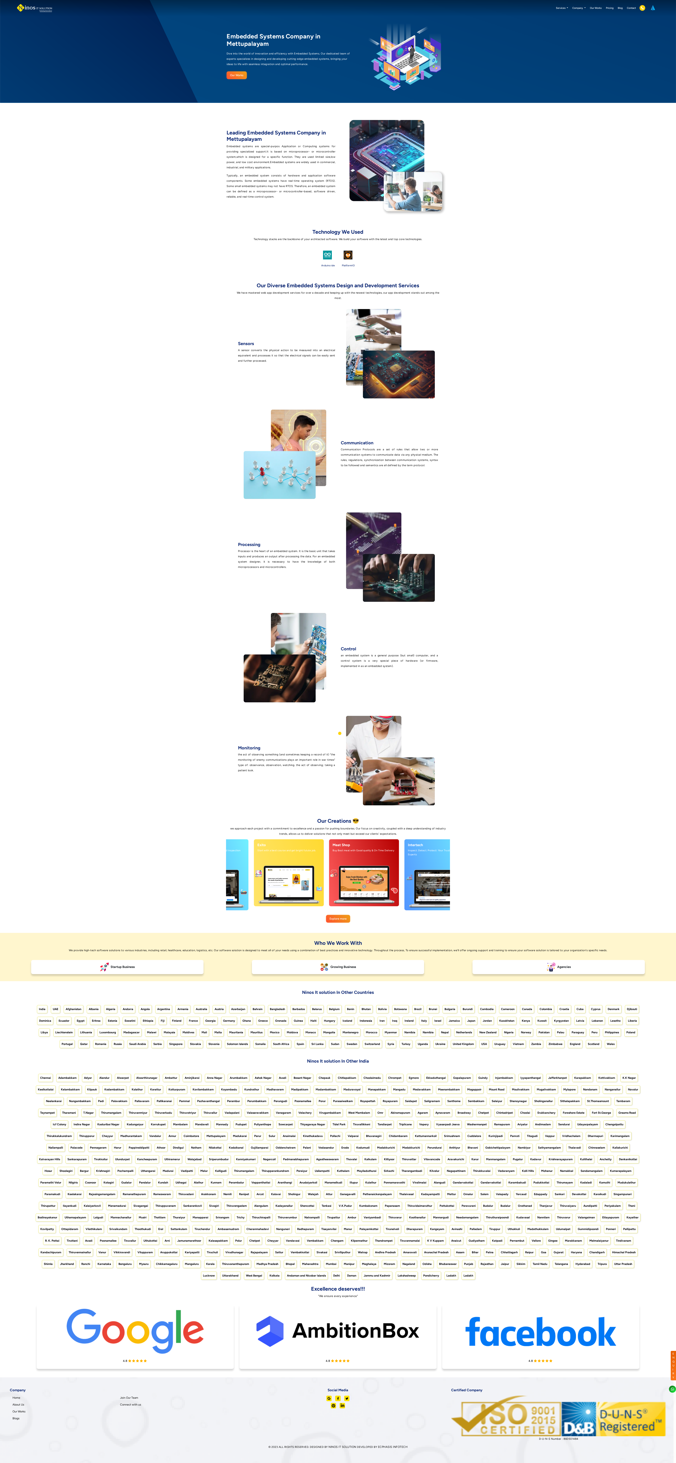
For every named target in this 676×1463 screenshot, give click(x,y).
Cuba (580, 1009)
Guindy (483, 1077)
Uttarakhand (230, 1275)
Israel (437, 1020)
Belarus (317, 1009)
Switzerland (372, 1044)
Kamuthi (604, 1182)
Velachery (305, 1112)
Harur (117, 1147)
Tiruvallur (130, 1240)
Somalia (260, 1044)
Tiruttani (72, 1240)
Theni (631, 1205)
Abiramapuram (400, 1112)
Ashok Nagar (263, 1077)
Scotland (593, 1044)
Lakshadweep (407, 1275)
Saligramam (432, 1101)
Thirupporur (87, 1136)
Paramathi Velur (50, 1182)
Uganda (423, 1044)
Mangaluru (192, 1264)
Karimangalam (620, 1136)
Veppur (550, 1136)
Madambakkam (326, 1089)
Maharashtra (310, 1264)
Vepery (424, 1124)
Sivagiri (214, 1205)
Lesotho (615, 1020)
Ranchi (85, 1264)
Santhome (454, 1101)
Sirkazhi (389, 1171)
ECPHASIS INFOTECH (393, 1447)
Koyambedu (229, 1089)
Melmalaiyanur (599, 1240)
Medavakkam (422, 1089)
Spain (300, 1044)
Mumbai (331, 1264)
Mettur (451, 1194)
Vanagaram (283, 1112)
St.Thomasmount (598, 1101)
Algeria (110, 1009)
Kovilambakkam (203, 1089)
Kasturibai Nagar (108, 1124)
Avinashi (457, 1229)
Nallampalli (55, 1147)
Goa (543, 1252)
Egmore (414, 1077)
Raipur (529, 1252)
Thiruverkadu (163, 1112)
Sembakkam (476, 1101)
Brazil (417, 1009)
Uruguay (499, 1044)
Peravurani (469, 1205)
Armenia (182, 1009)
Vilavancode (432, 1159)
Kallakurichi (620, 1147)
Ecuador (64, 1020)
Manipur (349, 1264)
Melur (204, 1171)
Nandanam (590, 1089)
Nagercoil (269, 1159)
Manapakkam (377, 1089)
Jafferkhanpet (557, 1077)
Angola (145, 1009)
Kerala (210, 1264)
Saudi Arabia (137, 1044)
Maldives (188, 1032)
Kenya (526, 1020)
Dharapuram (414, 1229)
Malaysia (169, 1032)
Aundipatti (590, 1205)
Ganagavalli (347, 1194)
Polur (238, 1240)
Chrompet (394, 1077)
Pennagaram (98, 1147)
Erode (345, 1147)
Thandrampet (384, 1240)
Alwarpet (123, 1077)
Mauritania (236, 1032)
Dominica (45, 1020)
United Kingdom (463, 1044)
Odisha (427, 1264)
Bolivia (382, 1009)
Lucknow (209, 1275)
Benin (350, 1009)
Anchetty (606, 1159)
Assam (460, 1252)
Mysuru (144, 1264)
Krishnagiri (103, 1171)
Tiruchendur (202, 1229)
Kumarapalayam (620, 1171)
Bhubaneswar (448, 1264)
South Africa (281, 1044)
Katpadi (497, 1240)
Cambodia (487, 1009)
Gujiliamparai (259, 1147)
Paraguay (578, 1032)
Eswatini (130, 1020)
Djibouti (632, 1009)
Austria (219, 1009)
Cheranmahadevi (257, 1229)
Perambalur (236, 1182)
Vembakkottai (300, 1252)
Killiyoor (389, 1159)
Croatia (564, 1009)
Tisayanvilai (328, 1229)
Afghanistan (73, 1009)
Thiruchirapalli (261, 1217)
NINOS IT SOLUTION (342, 1447)
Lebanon (597, 1020)
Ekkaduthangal (436, 1077)
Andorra (128, 1009)
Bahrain (257, 1009)
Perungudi (280, 1101)
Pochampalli (125, 1171)
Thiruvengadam (236, 1205)
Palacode (76, 1147)
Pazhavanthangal (208, 1101)
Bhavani (473, 1147)
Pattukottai (447, 1205)
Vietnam (518, 1044)
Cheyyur (107, 1136)
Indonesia (366, 1020)
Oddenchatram (286, 1147)
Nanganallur (613, 1089)
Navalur (633, 1089)
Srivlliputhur (342, 1252)
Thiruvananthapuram (235, 1264)
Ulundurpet (122, 1159)
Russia (118, 1044)
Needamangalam (467, 1217)
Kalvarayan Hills (49, 1159)
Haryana (576, 1252)
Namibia (409, 1032)
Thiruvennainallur (80, 1252)
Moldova (292, 1032)
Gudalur (126, 1182)
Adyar (88, 1077)
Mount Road (497, 1089)
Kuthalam (343, 1171)
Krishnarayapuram (561, 1159)
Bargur (84, 1171)
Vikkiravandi (122, 1252)
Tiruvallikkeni (361, 1124)
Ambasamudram (228, 1229)
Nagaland (408, 1264)
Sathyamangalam (549, 1147)
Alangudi (439, 1182)
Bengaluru (125, 1264)
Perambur (233, 1101)
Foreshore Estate (573, 1112)
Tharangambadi (412, 1171)
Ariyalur (522, 1124)
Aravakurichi (455, 1159)
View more (259, 899)
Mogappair (474, 1089)
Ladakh (451, 1275)
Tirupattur (333, 1217)
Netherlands (464, 1032)
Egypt (80, 1020)
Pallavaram (142, 1101)
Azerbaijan (238, 1009)
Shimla (48, 1264)
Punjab (468, 1264)
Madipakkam (299, 1089)
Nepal (445, 1032)
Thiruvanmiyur (138, 1112)
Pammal (184, 1101)
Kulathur (370, 1182)
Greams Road (627, 1112)
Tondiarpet (385, 1124)
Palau (560, 1032)
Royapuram (390, 1101)
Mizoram (389, 1264)
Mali (204, 1032)
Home (16, 1397)
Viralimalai (419, 1182)
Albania (94, 1009)
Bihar (475, 1252)
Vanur (102, 1252)
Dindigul (178, 1147)
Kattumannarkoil (426, 1136)
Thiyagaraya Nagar (312, 1124)
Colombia (546, 1009)
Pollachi (335, 1136)
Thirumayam (565, 1182)
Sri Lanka (317, 1044)
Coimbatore (191, 1136)
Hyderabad (582, 1264)
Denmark (613, 1009)
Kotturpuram (176, 1089)
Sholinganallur (543, 1101)
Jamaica (454, 1020)
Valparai (353, 1136)
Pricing (610, 8)
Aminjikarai (192, 1077)
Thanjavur (545, 1205)
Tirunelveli (392, 1229)
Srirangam (222, 1217)
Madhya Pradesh (267, 1264)
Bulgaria (450, 1009)
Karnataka (104, 1264)
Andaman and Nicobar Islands (306, 1275)
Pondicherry (431, 1275)
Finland (176, 1020)
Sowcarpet (285, 1124)
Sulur (272, 1136)
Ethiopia (148, 1020)
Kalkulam (370, 1159)
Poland (630, 1032)
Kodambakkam (114, 1089)
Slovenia (214, 1044)
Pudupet (241, 1124)
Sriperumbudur (219, 1159)
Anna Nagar (214, 1077)
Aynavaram (442, 1112)
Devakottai (579, 1194)
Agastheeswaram (327, 1159)
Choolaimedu (372, 1077)
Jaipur (505, 1264)
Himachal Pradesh (624, 1252)
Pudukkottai (541, 1182)
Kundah (163, 1182)
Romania (100, 1044)
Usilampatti (322, 1171)
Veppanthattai (260, 1182)
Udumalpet (563, 1229)
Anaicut (456, 1240)
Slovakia (195, 1044)
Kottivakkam (606, 1077)
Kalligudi (221, 1171)
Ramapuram (502, 1124)
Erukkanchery (546, 1112)
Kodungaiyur (135, 1124)
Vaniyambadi (372, 1217)
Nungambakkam (80, 1101)
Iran (382, 1020)
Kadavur (535, 1159)
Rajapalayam (259, 1252)
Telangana (561, 1264)
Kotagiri (109, 1182)
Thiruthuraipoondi (497, 1217)
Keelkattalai (46, 1089)
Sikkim (521, 1264)
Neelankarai (54, 1101)
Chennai (45, 1077)
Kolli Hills (528, 1171)
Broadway (464, 1112)
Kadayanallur (284, 1205)
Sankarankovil (192, 1205)
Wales (611, 1044)
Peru (594, 1032)
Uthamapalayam (75, 1217)
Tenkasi (326, 1205)
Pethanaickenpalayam (377, 1194)
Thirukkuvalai (481, 1171)
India (42, 1009)
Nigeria (509, 1032)
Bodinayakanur (47, 1217)
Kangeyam (437, 1229)
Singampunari (623, 1194)
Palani (307, 1147)
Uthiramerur (172, 1159)
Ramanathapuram (134, 1194)
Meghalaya (369, 1264)
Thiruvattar (409, 1159)
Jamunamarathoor (189, 1240)
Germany (229, 1020)
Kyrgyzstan (561, 1020)
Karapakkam (582, 1077)
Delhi (336, 1275)
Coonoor (90, 1182)
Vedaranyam (506, 1171)
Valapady (502, 1194)
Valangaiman (586, 1217)
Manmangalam (495, 1159)
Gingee (553, 1240)
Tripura (602, 1264)
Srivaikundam (118, 1229)
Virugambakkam (330, 1112)
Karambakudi (517, 1182)
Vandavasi (292, 1240)
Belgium (334, 1009)
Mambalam (180, 1124)
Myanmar (391, 1032)
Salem (484, 1194)
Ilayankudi (69, 1205)
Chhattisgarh (509, 1252)
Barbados (298, 1009)
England (575, 1044)
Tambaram (623, 1101)
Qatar (84, 1044)
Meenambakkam (449, 1089)
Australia (201, 1009)
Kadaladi (586, 1182)
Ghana (246, 1020)
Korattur (155, 1089)
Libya (44, 1032)
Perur (257, 1136)
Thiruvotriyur (187, 1112)
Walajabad (194, 1159)
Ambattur (171, 1077)
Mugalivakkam (546, 1089)
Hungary (329, 1020)
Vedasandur (326, 1147)
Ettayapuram (610, 1217)
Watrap (363, 1252)
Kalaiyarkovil (92, 1205)
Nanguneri (283, 1229)
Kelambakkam (70, 1089)
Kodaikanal (236, 1147)
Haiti (313, 1020)
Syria (390, 1044)
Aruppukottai (168, 1252)
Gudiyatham (477, 1240)
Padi (101, 1101)
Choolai (525, 1112)
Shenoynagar (518, 1101)
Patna (489, 1252)
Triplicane (405, 1124)
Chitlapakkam (347, 1077)
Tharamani (69, 1112)
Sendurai (564, 1124)
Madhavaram (275, 1089)
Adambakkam (67, 1077)
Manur (348, 1229)
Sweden (352, 1044)
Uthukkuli (514, 1229)
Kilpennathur (359, 1240)
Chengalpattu (614, 1124)
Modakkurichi (386, 1147)
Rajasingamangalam (102, 1194)
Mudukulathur (627, 1182)
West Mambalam (359, 1112)
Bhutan (366, 1009)
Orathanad (525, 1205)
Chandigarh (597, 1252)
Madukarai (240, 1136)
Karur (475, 1159)
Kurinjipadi (496, 1136)
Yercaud (521, 1194)
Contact (631, 8)
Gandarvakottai (463, 1182)
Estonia (112, 1020)
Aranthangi (285, 1182)
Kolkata (275, 1275)
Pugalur (518, 1159)
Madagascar (131, 1032)
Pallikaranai (164, 1101)
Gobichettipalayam (497, 1147)
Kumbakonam (368, 1205)
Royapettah (367, 1101)
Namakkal (566, 1171)
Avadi (282, 1077)
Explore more (338, 918)
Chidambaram (398, 1136)
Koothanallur (417, 1217)
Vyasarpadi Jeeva (448, 1124)
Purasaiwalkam (343, 1101)
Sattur (279, 1252)
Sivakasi (322, 1252)
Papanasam (392, 1205)
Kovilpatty (47, 1229)
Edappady (540, 1194)
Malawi (151, 1032)
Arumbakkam (238, 1077)
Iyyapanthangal (530, 1077)
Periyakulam (613, 1205)
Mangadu (399, 1089)
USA (484, 1044)
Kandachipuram (50, 1252)
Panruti (514, 1136)
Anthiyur (454, 1147)
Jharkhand (67, 1264)
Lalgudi (98, 1217)
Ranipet (244, 1194)
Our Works (596, 8)
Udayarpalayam (587, 1124)
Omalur (468, 1194)
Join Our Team (129, 1397)
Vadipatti (187, 1171)
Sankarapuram (77, 1159)
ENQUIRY (673, 1365)
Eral (160, 1229)
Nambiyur (524, 1147)
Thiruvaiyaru (568, 1205)
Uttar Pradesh (623, 1264)
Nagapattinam (456, 1171)
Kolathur (137, 1089)
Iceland (347, 1020)
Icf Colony (59, 1124)
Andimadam (543, 1124)
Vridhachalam (571, 1136)
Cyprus (595, 1009)
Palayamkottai (368, 1229)
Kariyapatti (192, 1252)
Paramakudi (52, 1194)
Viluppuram (145, 1252)
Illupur (354, 1182)
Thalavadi (574, 1147)
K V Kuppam (435, 1240)
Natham (196, 1147)
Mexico (274, 1032)
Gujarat (559, 1252)
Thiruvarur (395, 1217)
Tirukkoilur (101, 1159)
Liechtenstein (64, 1032)
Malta (218, 1032)
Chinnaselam (596, 1147)
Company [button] (578, 8)
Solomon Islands (237, 1044)
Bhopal (290, 1264)
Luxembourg (107, 1032)
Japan (471, 1020)
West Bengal (254, 1275)
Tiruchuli (212, 1252)
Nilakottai (215, 1147)
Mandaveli (202, 1124)
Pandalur (145, 1182)
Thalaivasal (406, 1194)
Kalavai (276, 1194)
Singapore (176, 1044)
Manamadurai (117, 1205)
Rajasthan (487, 1264)
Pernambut (517, 1240)
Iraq (394, 1020)
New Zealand (488, 1032)
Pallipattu (629, 1229)
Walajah (313, 1194)
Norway (526, 1032)
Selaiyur (497, 1101)
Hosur (48, 1171)
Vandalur (155, 1136)
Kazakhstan (506, 1020)
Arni (167, 1240)
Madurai (168, 1171)
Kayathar (633, 1217)
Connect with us (130, 1404)
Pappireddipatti (139, 1147)
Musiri (142, 1217)
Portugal (67, 1044)
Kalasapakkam (218, 1240)
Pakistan (544, 1032)
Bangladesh (277, 1009)
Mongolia (329, 1032)
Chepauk (324, 1077)
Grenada (280, 1020)
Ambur (352, 1217)
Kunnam (216, 1182)
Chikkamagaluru (166, 1264)
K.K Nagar (629, 1077)
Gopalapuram (462, 1077)
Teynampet (47, 1112)
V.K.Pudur (345, 1205)
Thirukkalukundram (59, 1136)
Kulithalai (586, 1159)
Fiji (163, 1020)
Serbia (157, 1044)
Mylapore (569, 1089)
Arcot (260, 1194)
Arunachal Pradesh (436, 1252)
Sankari (560, 1194)
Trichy (241, 1217)
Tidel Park (339, 1124)
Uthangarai (148, 1171)
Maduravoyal (352, 1089)
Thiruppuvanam (165, 1205)
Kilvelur (434, 1171)
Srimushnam (452, 1136)
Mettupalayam (216, 1136)
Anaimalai (289, 1136)
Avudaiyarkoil (308, 1182)
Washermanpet (477, 1124)
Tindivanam (623, 1240)
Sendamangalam (592, 1171)
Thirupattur (48, 1205)
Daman (351, 1275)
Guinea (298, 1020)
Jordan (487, 1020)
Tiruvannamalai (410, 1240)
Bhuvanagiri (373, 1136)
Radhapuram (305, 1229)
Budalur (488, 1205)
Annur (172, 1136)
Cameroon (508, 1009)
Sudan (335, 1044)
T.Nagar (88, 1112)
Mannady (222, 1124)
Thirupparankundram (275, 1171)
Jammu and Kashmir (377, 1275)
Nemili (227, 1194)
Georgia (210, 1020)
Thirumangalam (111, 1112)
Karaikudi (600, 1194)
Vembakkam (315, 1240)
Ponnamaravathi (394, 1182)
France (193, 1020)
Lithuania (86, 1032)
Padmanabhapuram (296, 1159)
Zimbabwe (555, 1044)
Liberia (632, 1020)
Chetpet (483, 1112)
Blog (620, 8)
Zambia (536, 1044)
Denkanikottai (628, 1159)
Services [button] (561, 8)
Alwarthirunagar (146, 1077)
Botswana (400, 1009)
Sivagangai (140, 1205)
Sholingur (294, 1194)
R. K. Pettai (52, 1240)
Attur (329, 1194)
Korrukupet (158, 1124)
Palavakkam (119, 1101)
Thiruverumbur (287, 1217)
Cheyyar (272, 1240)
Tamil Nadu (540, 1264)
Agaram (423, 1112)
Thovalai (351, 1159)
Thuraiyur (179, 1217)
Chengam (337, 1240)
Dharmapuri (595, 1136)
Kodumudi (363, 1147)
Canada (527, 1009)
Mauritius (256, 1032)
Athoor (161, 1147)
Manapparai (200, 1217)
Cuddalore (474, 1136)
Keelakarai (75, 1194)
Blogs (15, 1418)
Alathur (198, 1182)
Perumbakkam (256, 1101)
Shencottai (307, 1205)
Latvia (580, 1020)
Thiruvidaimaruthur (419, 1205)
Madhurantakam (131, 1136)
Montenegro (350, 1032)
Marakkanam (573, 1240)
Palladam (476, 1229)
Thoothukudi (143, 1229)
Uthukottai (150, 1240)
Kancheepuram (147, 1159)
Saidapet (411, 1101)
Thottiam (159, 1217)
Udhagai (181, 1182)
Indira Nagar (82, 1124)
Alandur (104, 1077)
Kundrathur (251, 1089)
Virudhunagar (234, 1252)
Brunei (433, 1009)
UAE (55, 1009)
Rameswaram (162, 1194)
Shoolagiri (66, 1171)
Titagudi (532, 1136)
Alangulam (261, 1205)
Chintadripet (504, 1112)
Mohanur (547, 1171)
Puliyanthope (262, 1124)
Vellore (536, 1240)
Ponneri (611, 1229)
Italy (424, 1020)
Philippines (612, 1032)
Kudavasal (523, 1217)
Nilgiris (73, 1182)
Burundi (468, 1009)
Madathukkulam (538, 1229)
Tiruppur (494, 1229)
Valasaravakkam (257, 1112)
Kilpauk (92, 1089)
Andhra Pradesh (385, 1252)
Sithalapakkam (570, 1101)
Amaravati (410, 1252)
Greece (263, 1020)
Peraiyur (301, 1171)
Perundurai (434, 1147)
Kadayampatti (430, 1194)
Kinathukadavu (313, 1136)
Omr (380, 1112)
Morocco (371, 1032)
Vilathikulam (94, 1229)
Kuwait (542, 1020)
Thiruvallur (210, 1112)
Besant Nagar (302, 1077)
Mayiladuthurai (366, 1171)
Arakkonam (208, 1194)
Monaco (310, 1032)
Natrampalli (312, 1217)
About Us (18, 1404)
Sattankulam (179, 1229)
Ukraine (440, 1044)
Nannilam (543, 1217)
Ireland (409, 1020)
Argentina (163, 1009)
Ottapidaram (69, 1229)
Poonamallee (303, 1101)
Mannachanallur (121, 1217)
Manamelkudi (333, 1182)
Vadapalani (232, 1112)
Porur (322, 1101)
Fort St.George (601, 1112)
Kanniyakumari (246, 1159)
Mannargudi (441, 1217)
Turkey (406, 1044)
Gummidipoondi (588, 1229)
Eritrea (96, 1020)
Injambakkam (504, 1077)
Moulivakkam (520, 1089)
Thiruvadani (186, 1194)
